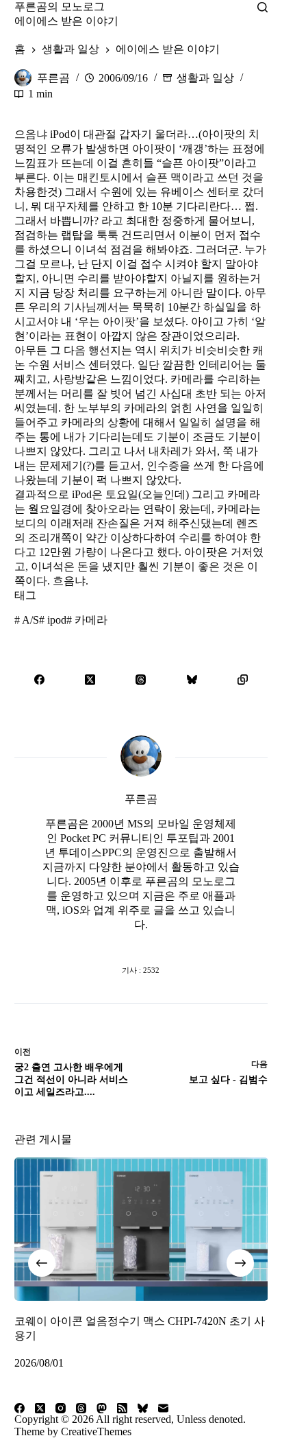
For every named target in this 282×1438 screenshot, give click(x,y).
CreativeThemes (96, 1431)
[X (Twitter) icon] (141, 942)
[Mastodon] (102, 1408)
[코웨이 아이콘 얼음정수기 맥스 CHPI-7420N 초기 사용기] (141, 1229)
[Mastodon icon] (195, 942)
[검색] (262, 7)
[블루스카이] (191, 679)
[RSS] (122, 1408)
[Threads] (141, 679)
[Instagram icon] (168, 942)
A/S (26, 620)
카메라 (86, 620)
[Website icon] (113, 942)
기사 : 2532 (140, 970)
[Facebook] (39, 679)
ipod (52, 620)
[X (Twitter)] (90, 679)
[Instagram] (60, 1408)
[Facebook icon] (86, 942)
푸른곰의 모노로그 (59, 6)
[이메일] (163, 1408)
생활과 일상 (205, 78)
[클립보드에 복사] (242, 679)
